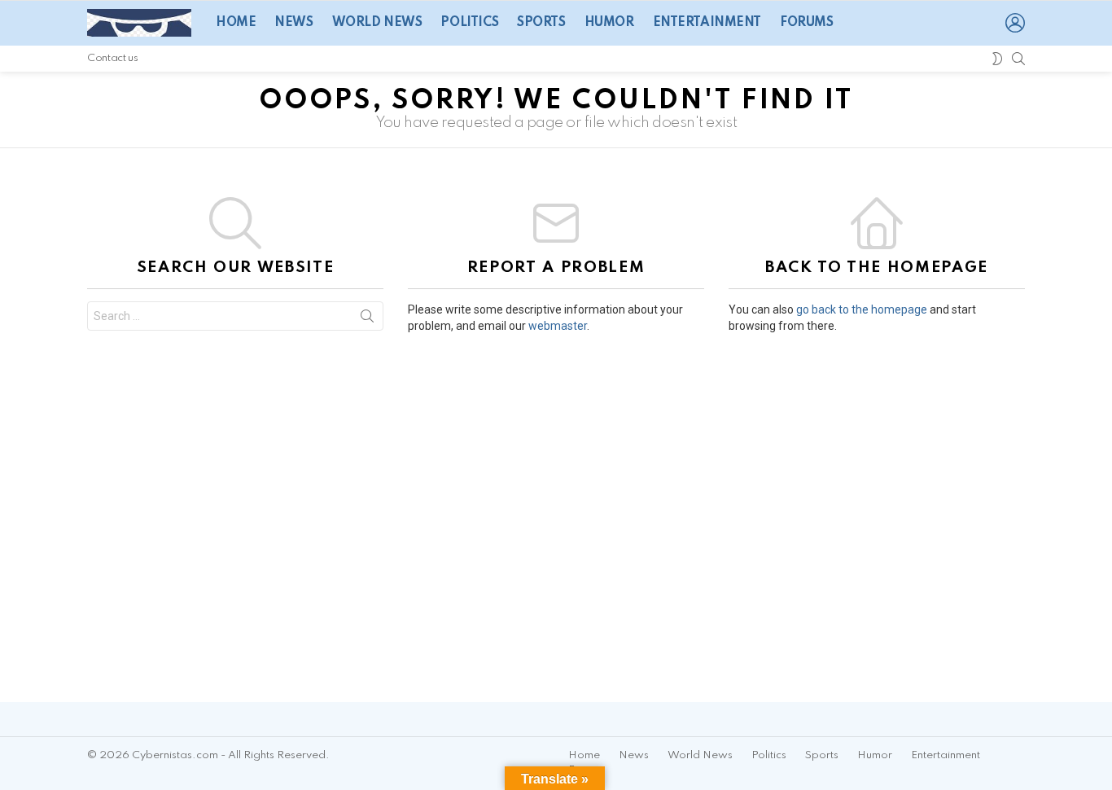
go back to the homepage (861, 309)
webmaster (557, 325)
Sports (541, 22)
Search (367, 319)
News (293, 22)
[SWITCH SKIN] (997, 59)
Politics (469, 22)
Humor (609, 22)
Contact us (112, 58)
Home (236, 22)
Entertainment (707, 22)
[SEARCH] (1018, 59)
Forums (806, 22)
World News (377, 22)
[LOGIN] (1015, 23)
